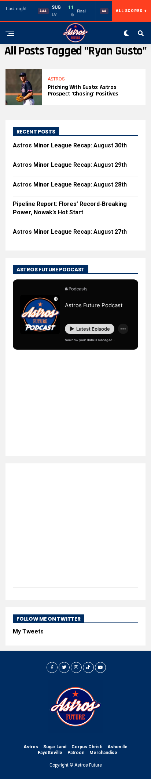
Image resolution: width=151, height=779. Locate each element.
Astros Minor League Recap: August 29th (70, 164)
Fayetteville (50, 752)
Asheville (117, 746)
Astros (30, 746)
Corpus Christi (86, 746)
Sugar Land (54, 746)
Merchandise (103, 752)
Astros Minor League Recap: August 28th (70, 184)
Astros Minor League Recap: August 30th (70, 145)
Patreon (75, 752)
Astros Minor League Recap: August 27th (70, 231)
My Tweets (28, 631)
